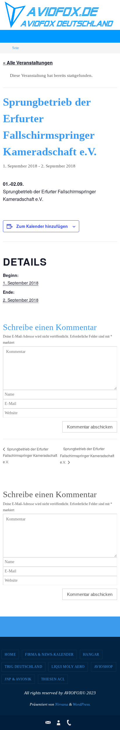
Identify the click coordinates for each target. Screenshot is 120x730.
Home (10, 655)
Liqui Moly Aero (68, 667)
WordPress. (82, 704)
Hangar (91, 655)
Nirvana (61, 704)
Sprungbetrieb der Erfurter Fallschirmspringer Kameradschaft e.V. (30, 455)
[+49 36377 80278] (69, 723)
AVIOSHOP (103, 667)
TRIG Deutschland (23, 667)
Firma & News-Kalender (49, 655)
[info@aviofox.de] (48, 723)
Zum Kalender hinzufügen (42, 226)
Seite (15, 48)
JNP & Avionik (18, 679)
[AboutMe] (58, 723)
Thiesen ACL (53, 679)
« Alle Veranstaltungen (28, 62)
